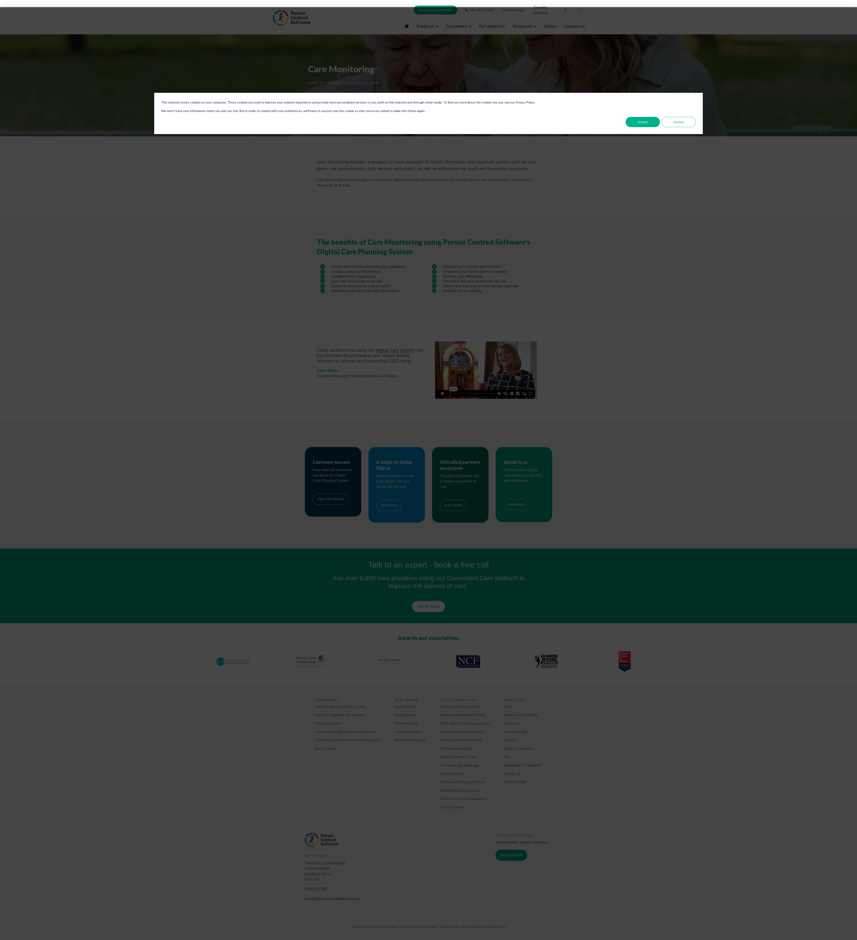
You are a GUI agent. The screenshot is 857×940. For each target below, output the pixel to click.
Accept (643, 122)
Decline (679, 122)
